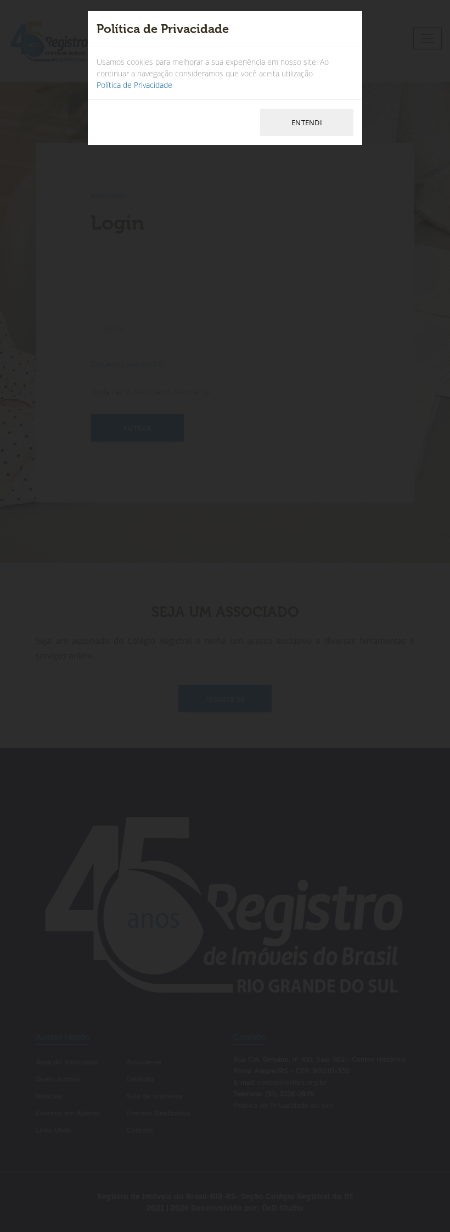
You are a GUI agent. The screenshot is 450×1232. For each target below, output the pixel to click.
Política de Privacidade (134, 85)
